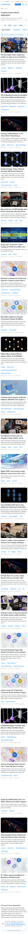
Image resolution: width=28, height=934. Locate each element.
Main (2, 8)
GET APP (18, 4)
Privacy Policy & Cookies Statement (16, 924)
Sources (7, 30)
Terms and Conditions (16, 922)
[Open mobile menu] (26, 4)
